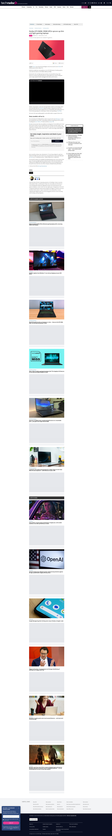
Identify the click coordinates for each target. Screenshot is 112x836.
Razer (34, 66)
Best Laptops (48, 801)
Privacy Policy (15, 827)
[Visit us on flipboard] (94, 3)
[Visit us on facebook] (88, 3)
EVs (68, 7)
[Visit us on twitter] (90, 3)
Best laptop (47, 24)
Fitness (46, 7)
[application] (46, 92)
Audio (51, 7)
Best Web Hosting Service (38, 806)
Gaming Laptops (46, 28)
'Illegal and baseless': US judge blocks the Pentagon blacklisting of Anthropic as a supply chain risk (75, 137)
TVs (36, 7)
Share (32, 63)
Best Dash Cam (86, 804)
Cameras (59, 7)
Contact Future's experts (47, 824)
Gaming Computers (38, 28)
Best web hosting (56, 24)
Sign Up (11, 823)
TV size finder (39, 24)
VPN (55, 7)
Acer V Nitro (37, 121)
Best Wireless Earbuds (71, 806)
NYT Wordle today (67, 24)
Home (64, 7)
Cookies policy (45, 826)
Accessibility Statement (33, 829)
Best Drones (85, 806)
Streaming (41, 7)
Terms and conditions (73, 824)
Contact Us (58, 824)
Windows (41, 108)
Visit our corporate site (71, 815)
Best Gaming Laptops (50, 804)
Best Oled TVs (60, 806)
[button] (109, 2)
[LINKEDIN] (38, 179)
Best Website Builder (37, 808)
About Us (31, 824)
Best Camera (85, 801)
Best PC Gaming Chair (50, 808)
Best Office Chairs (70, 808)
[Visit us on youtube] (92, 3)
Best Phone (59, 801)
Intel (31, 157)
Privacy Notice (35, 145)
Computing (29, 7)
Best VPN (76, 24)
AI (33, 7)
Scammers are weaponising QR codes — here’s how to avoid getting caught (75, 149)
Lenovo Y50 (51, 121)
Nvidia (59, 66)
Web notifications (72, 826)
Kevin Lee (36, 35)
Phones (23, 7)
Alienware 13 (58, 119)
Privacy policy (32, 826)
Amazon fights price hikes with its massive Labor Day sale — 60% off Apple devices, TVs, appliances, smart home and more (75, 156)
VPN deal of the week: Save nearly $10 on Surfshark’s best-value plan (75, 143)
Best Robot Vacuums (87, 808)
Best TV (58, 804)
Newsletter (62, 63)
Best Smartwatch (60, 808)
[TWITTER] (36, 179)
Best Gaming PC (49, 806)
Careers (44, 829)
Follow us (55, 63)
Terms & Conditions (10, 828)
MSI (30, 124)
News (31, 35)
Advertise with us (59, 826)
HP (41, 121)
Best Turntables (70, 801)
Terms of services (45, 144)
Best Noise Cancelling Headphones (73, 804)
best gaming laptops (42, 166)
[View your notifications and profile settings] (104, 3)
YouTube (60, 111)
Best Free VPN (36, 804)
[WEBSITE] (40, 179)
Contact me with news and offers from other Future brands (11, 820)
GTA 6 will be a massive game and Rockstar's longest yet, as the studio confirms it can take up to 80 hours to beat (74, 130)
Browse (72, 7)
